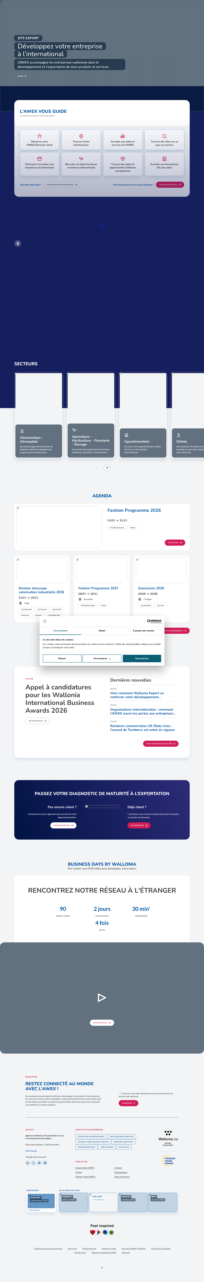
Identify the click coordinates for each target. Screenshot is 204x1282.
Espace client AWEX (84, 1167)
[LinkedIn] (27, 1163)
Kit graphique (120, 1172)
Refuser (62, 658)
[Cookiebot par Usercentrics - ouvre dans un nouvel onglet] (149, 621)
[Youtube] (45, 1163)
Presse (78, 1172)
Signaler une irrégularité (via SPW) (104, 1252)
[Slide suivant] (107, 467)
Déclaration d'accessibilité (160, 1248)
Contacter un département (91, 1136)
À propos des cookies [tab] (143, 630)
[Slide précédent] (96, 467)
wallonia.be (126, 1252)
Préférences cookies (109, 1248)
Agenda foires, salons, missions (93, 1142)
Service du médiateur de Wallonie (134, 1248)
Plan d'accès (72, 1248)
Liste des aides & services (122, 1136)
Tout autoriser (142, 658)
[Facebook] (39, 1163)
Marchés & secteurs (123, 1142)
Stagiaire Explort (86, 1147)
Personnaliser (100, 658)
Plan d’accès (31, 1150)
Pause (20, 76)
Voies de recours (122, 1176)
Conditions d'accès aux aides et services (48, 1248)
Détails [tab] (102, 630)
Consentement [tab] (60, 630)
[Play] (17, 243)
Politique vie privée (89, 1248)
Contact (118, 1167)
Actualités (123, 1147)
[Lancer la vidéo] (102, 998)
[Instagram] (33, 1163)
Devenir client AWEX (85, 1176)
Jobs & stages (106, 1147)
